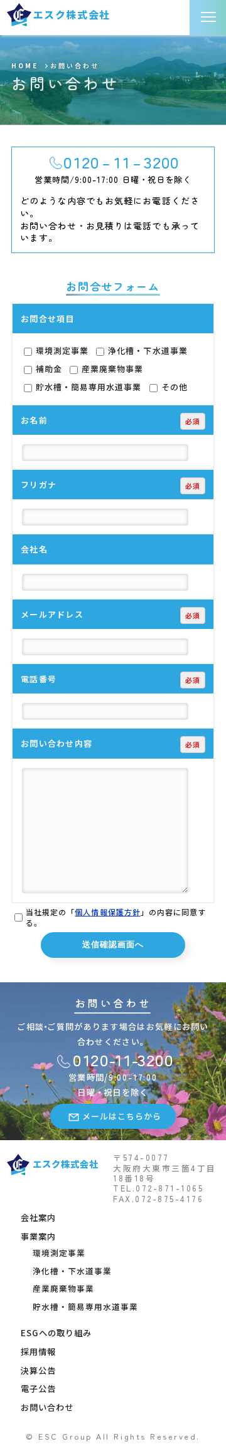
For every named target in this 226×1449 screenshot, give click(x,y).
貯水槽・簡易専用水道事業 (87, 387)
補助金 (47, 369)
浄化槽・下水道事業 (146, 350)
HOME (24, 66)
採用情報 (38, 1352)
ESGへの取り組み (56, 1333)
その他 (173, 387)
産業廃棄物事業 (111, 369)
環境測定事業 (61, 350)
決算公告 (38, 1370)
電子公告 (38, 1388)
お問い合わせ (47, 1407)
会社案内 (38, 1217)
